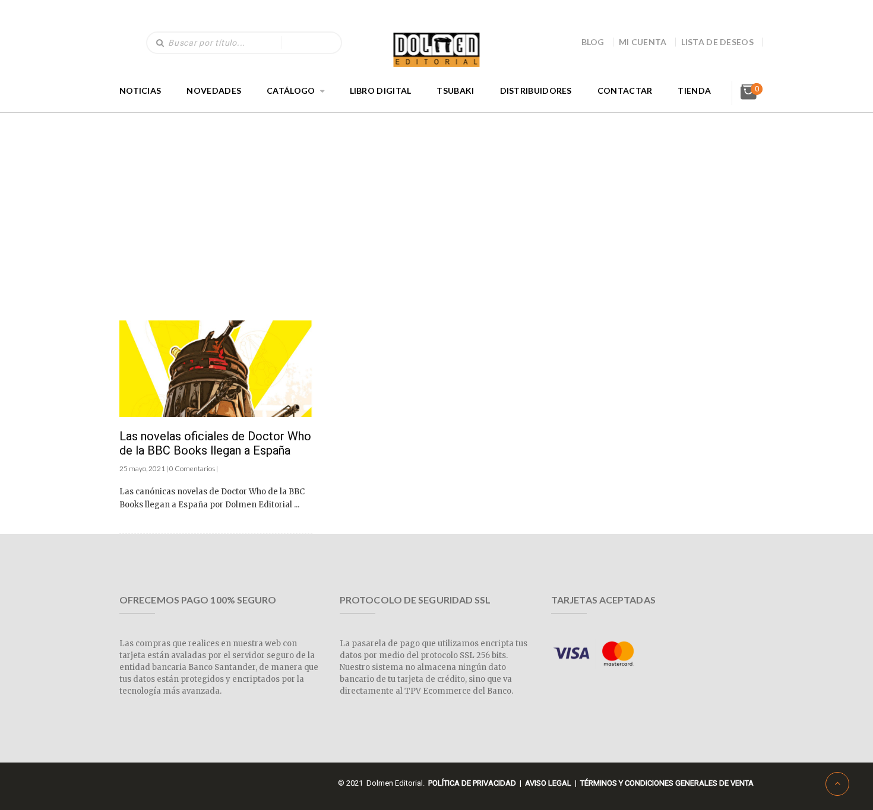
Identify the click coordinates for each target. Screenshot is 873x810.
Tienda (694, 90)
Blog (593, 42)
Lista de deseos (717, 42)
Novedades (213, 90)
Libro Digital (381, 90)
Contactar (625, 90)
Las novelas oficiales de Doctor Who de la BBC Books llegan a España (215, 443)
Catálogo (291, 90)
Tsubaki (455, 90)
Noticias (140, 90)
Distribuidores (536, 90)
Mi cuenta (643, 42)
